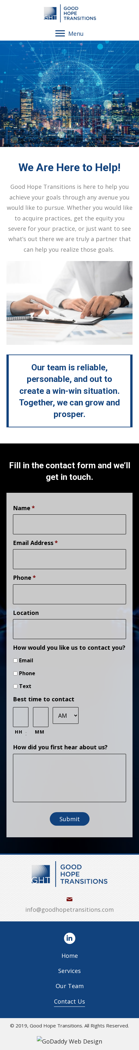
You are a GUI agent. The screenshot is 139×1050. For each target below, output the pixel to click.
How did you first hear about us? (60, 747)
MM (39, 731)
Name (24, 508)
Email (26, 660)
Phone (24, 577)
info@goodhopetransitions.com (69, 909)
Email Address (35, 543)
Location (26, 613)
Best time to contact (43, 699)
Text (25, 686)
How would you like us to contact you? (69, 647)
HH (18, 731)
